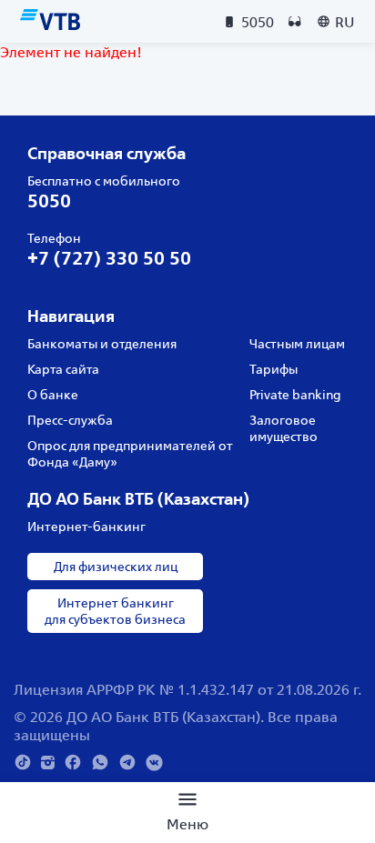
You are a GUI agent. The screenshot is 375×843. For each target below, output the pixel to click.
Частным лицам (297, 344)
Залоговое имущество (283, 428)
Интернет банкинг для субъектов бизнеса (115, 611)
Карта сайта (63, 369)
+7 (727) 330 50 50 (109, 257)
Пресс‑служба (70, 420)
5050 (49, 200)
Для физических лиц (115, 566)
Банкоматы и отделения (102, 344)
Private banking (295, 394)
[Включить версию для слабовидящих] (295, 22)
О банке (52, 394)
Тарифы (273, 369)
